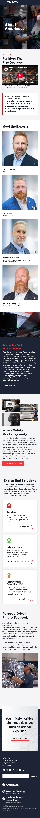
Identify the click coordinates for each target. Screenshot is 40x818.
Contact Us (24, 527)
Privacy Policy (24, 808)
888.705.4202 (6, 765)
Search (34, 776)
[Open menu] (36, 2)
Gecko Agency (6, 810)
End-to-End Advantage (13, 463)
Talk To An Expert (20, 738)
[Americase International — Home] (10, 2)
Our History (10, 385)
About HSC (24, 599)
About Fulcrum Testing (18, 562)
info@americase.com (9, 763)
